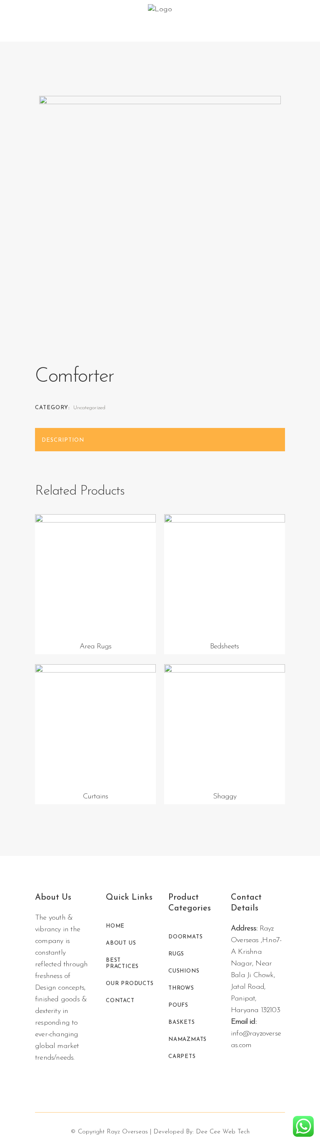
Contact (120, 1000)
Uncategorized (89, 407)
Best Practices (122, 963)
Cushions (183, 971)
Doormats (185, 937)
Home (115, 926)
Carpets (182, 1056)
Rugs (176, 954)
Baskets (181, 1022)
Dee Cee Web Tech (223, 1132)
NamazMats (187, 1039)
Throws (181, 988)
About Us (121, 943)
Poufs (178, 1005)
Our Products (130, 983)
